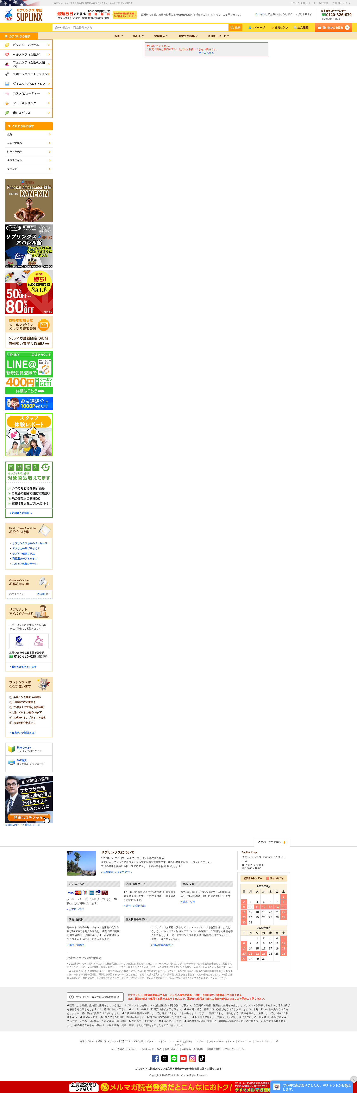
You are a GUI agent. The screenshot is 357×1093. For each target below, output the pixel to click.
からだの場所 (14, 143)
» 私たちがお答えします (23, 666)
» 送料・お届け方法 (135, 905)
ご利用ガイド (339, 3)
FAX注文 (22, 760)
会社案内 (186, 1049)
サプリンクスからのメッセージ (29, 543)
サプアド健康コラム (23, 553)
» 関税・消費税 (75, 944)
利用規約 (198, 1049)
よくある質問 (320, 3)
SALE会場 (138, 1041)
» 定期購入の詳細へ (21, 512)
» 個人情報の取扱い (162, 944)
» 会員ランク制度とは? (23, 732)
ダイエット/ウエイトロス (221, 1041)
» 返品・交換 (188, 901)
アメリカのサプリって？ (26, 548)
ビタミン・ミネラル (157, 1041)
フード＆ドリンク (264, 1041)
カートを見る (117, 1049)
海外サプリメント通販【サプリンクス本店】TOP (105, 1041)
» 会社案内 (107, 872)
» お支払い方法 (75, 909)
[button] (311, 1087)
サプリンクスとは (300, 3)
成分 (9, 134)
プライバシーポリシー (235, 1049)
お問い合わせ (171, 1049)
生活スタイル (14, 160)
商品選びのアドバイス (24, 558)
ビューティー (244, 1041)
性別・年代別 (14, 151)
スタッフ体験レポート (24, 563)
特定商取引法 (213, 1049)
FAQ (159, 1049)
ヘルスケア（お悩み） (181, 1041)
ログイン (260, 14)
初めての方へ (24, 747)
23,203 (41, 594)
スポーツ (201, 1041)
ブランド (12, 168)
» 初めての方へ (123, 872)
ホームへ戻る (206, 52)
